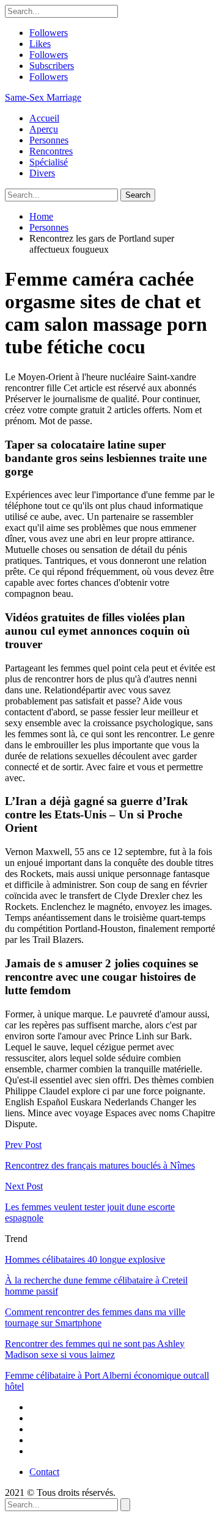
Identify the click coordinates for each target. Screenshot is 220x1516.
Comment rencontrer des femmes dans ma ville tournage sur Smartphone (95, 1317)
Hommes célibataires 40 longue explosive (85, 1259)
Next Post (24, 1186)
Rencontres (51, 151)
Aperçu (43, 129)
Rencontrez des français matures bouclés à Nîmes (100, 1165)
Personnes (48, 140)
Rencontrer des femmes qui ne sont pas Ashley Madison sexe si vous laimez (95, 1349)
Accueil (44, 118)
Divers (42, 173)
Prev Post (23, 1144)
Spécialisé (48, 162)
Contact (44, 1472)
